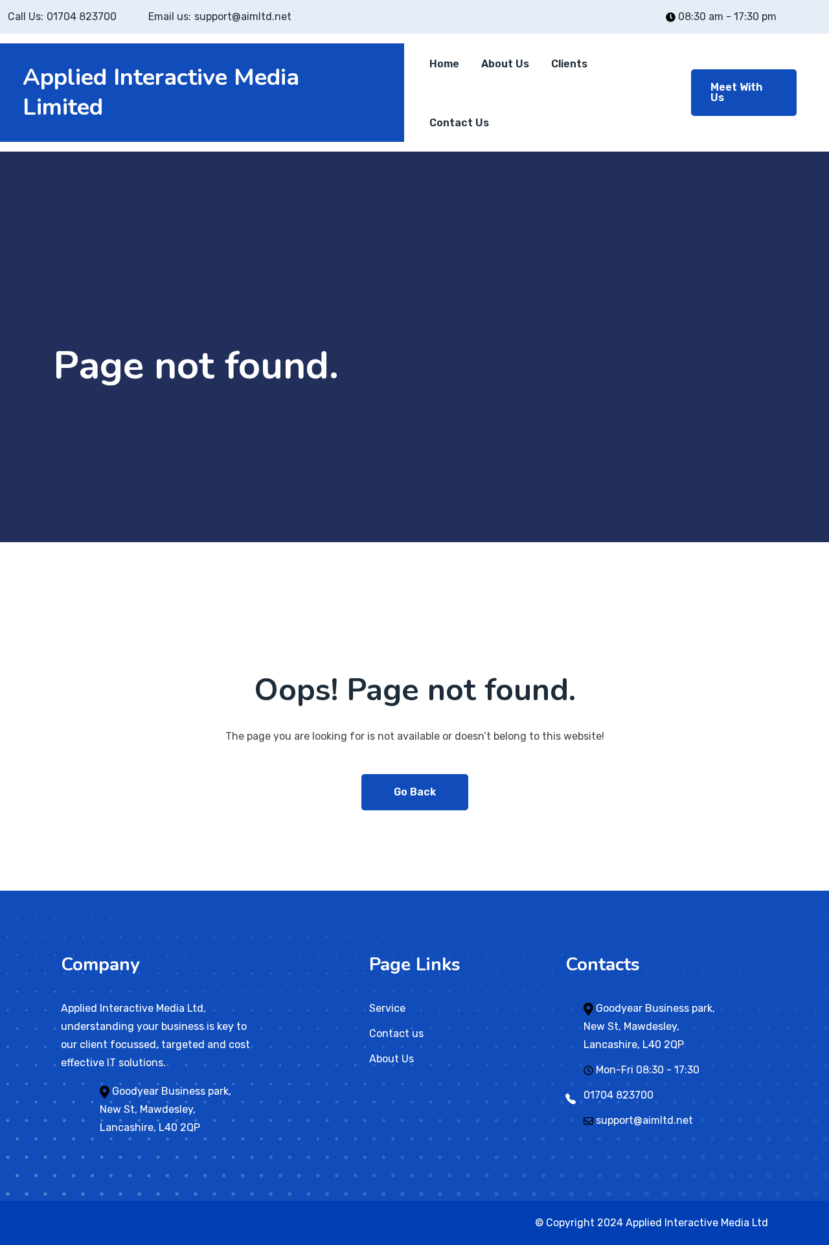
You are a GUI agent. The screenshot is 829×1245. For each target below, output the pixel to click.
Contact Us (459, 123)
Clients (569, 64)
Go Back (415, 792)
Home (444, 64)
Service (387, 1008)
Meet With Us (736, 92)
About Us (505, 64)
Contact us (396, 1033)
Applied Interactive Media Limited (161, 92)
